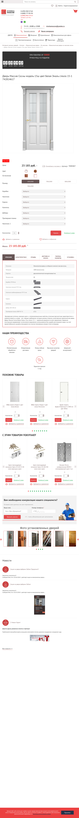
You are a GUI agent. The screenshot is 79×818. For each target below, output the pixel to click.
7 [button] (44, 430)
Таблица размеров (58, 257)
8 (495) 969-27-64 (27, 11)
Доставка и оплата (45, 257)
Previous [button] (3, 406)
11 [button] (48, 491)
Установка (70, 257)
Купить (56, 233)
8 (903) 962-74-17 (27, 15)
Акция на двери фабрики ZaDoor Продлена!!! (24, 569)
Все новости (6, 649)
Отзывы (33, 257)
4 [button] (38, 430)
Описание (8, 257)
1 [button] (32, 430)
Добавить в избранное (49, 239)
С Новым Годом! (15, 622)
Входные (34, 35)
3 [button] (36, 430)
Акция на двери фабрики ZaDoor (20, 584)
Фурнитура (51, 40)
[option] (38, 118)
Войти (60, 6)
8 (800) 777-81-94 (27, 13)
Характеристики (20, 257)
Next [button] (75, 406)
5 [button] (40, 430)
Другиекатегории (60, 40)
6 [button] (42, 430)
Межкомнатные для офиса (62, 35)
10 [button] (46, 491)
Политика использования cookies (42, 814)
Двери (10, 35)
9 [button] (44, 491)
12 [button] (50, 491)
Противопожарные (24, 40)
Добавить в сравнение (12, 239)
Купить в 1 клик (69, 233)
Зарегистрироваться (71, 6)
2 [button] (34, 430)
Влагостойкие (39, 40)
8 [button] (46, 430)
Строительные (45, 35)
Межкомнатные (21, 35)
